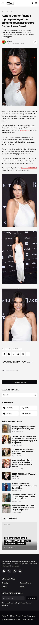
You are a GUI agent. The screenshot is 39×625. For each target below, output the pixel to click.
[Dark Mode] (32, 3)
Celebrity (10, 12)
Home (3, 12)
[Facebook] (9, 354)
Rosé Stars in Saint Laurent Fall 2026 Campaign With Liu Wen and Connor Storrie (24, 497)
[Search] (36, 3)
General (4, 590)
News (22, 590)
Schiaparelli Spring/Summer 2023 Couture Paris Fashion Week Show (23, 451)
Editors (12, 619)
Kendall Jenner (17, 349)
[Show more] (28, 354)
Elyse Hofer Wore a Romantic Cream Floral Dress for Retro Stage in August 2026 (23, 508)
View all (29, 362)
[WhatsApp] (18, 354)
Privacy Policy (21, 619)
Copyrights (31, 619)
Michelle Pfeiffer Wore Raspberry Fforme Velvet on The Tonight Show (24, 486)
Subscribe (31, 602)
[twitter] (9, 575)
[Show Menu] (3, 3)
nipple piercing (25, 130)
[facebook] (4, 575)
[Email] (23, 354)
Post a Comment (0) (19, 382)
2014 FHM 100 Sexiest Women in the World (24, 475)
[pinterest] (15, 575)
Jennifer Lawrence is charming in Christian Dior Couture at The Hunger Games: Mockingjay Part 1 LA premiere (24, 439)
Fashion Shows (25, 586)
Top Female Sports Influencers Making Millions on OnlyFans (23, 428)
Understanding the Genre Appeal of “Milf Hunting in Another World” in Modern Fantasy (22, 463)
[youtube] (20, 575)
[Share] (35, 42)
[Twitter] (14, 354)
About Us (5, 619)
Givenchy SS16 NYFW (29, 168)
